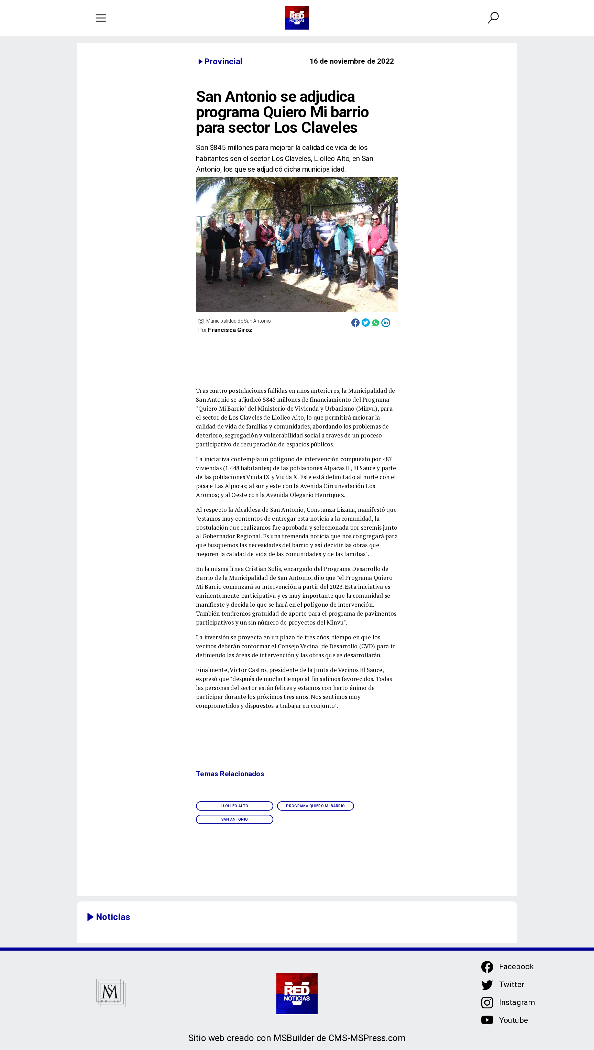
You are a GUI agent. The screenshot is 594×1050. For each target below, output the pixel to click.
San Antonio (234, 819)
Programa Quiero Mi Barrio (315, 805)
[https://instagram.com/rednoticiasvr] (487, 1006)
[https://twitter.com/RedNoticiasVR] (487, 988)
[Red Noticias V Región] (101, 18)
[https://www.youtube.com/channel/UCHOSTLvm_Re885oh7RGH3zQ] (487, 1024)
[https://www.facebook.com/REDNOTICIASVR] (487, 967)
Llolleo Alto (234, 805)
